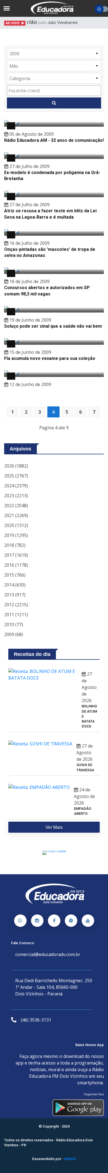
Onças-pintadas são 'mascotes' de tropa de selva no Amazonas (49, 252)
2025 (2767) (16, 476)
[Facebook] (54, 920)
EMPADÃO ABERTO (82, 811)
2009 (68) (13, 634)
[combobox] (54, 53)
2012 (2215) (16, 605)
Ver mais (54, 827)
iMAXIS (70, 1159)
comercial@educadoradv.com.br (47, 954)
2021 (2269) (16, 515)
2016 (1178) (16, 565)
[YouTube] (88, 920)
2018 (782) (14, 545)
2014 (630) (14, 585)
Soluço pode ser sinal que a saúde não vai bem (53, 326)
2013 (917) (14, 595)
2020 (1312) (16, 525)
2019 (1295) (16, 535)
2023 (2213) (16, 496)
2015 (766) (14, 575)
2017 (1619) (16, 555)
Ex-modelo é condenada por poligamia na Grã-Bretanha (52, 175)
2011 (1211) (16, 615)
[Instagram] (37, 920)
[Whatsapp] (20, 920)
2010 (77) (13, 624)
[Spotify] (71, 920)
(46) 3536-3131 (36, 1020)
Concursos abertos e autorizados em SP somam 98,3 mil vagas (47, 290)
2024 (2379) (16, 486)
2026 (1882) (16, 466)
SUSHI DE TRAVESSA (85, 767)
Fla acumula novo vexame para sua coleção (49, 358)
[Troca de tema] (101, 9)
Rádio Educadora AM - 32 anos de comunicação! (54, 140)
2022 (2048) (16, 506)
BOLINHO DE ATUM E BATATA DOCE (89, 716)
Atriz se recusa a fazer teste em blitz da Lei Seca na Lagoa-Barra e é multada (50, 213)
